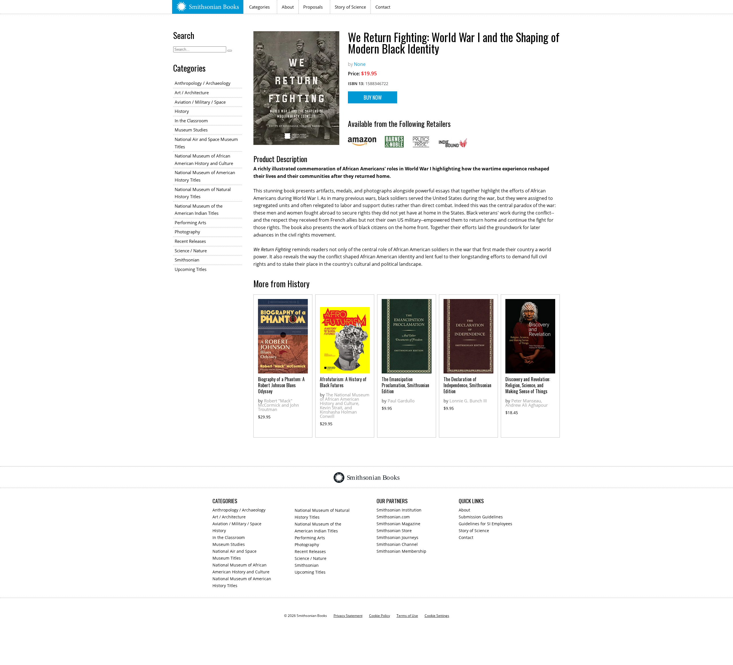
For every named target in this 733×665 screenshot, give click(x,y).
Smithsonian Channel (397, 544)
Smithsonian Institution (399, 510)
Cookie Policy (379, 615)
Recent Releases (190, 241)
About (288, 7)
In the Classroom (191, 120)
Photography (187, 232)
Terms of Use (407, 615)
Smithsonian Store (394, 530)
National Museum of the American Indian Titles (198, 209)
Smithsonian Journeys (397, 537)
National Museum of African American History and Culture (204, 159)
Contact (382, 7)
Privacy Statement (348, 615)
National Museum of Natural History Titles (203, 193)
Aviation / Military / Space (200, 102)
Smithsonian (187, 260)
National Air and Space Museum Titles (206, 142)
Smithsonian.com (393, 517)
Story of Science (350, 7)
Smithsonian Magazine (398, 523)
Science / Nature (191, 250)
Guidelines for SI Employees (485, 523)
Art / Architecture (192, 92)
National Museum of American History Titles (205, 176)
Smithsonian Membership (401, 551)
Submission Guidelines (481, 517)
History (182, 111)
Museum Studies (191, 130)
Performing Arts (190, 222)
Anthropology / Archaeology (202, 83)
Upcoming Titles (190, 269)
